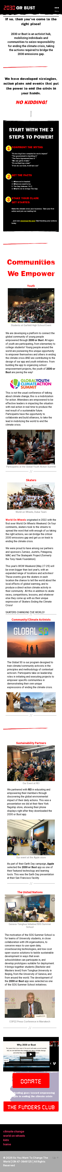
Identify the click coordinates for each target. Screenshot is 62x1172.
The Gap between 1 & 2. (23, 186)
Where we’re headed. (22, 182)
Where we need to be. (22, 184)
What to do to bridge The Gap (26, 189)
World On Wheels (14, 1135)
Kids (6, 1140)
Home (7, 1144)
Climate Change (13, 1131)
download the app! (27, 221)
